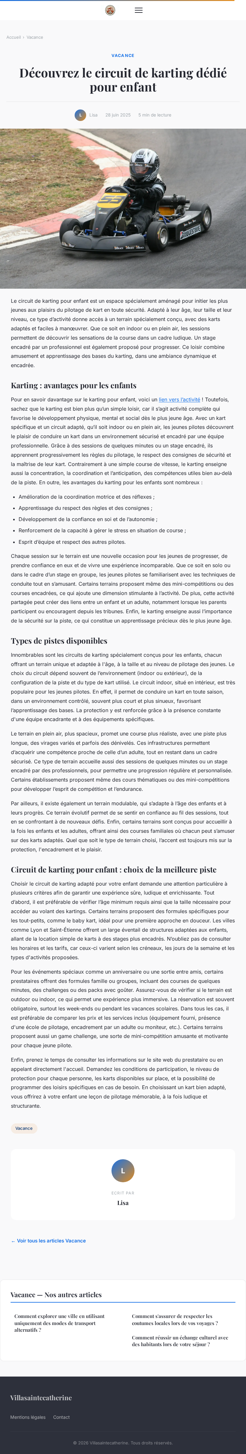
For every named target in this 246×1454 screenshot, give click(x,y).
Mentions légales (27, 1417)
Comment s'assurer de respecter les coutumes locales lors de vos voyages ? (175, 1319)
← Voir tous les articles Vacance (48, 1241)
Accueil (13, 37)
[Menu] (138, 10)
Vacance (35, 37)
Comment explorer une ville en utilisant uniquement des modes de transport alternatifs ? (59, 1323)
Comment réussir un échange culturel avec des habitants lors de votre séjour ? (180, 1340)
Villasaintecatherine (41, 1397)
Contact (61, 1417)
